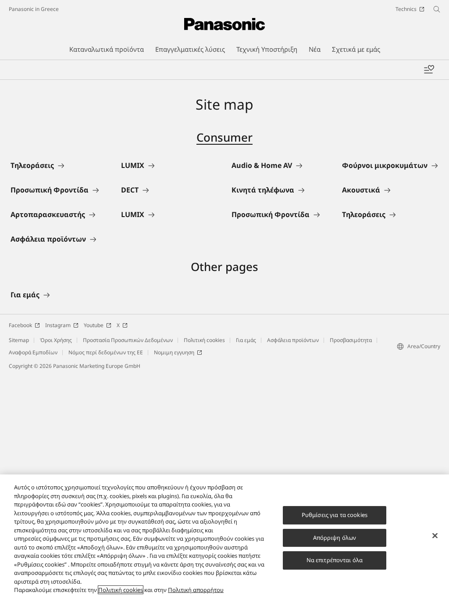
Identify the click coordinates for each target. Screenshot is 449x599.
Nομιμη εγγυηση (174, 352)
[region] (224, 536)
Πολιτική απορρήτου (196, 590)
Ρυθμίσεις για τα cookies (334, 515)
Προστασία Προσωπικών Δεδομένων (128, 340)
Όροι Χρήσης (56, 340)
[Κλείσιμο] (435, 536)
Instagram (58, 325)
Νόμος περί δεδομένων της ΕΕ (105, 352)
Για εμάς (246, 340)
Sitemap (19, 340)
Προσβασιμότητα (351, 340)
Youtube (93, 325)
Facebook (20, 325)
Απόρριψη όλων (334, 538)
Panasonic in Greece (34, 9)
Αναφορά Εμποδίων (33, 352)
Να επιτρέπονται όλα (334, 560)
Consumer (224, 137)
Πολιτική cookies (204, 340)
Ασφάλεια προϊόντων (293, 340)
